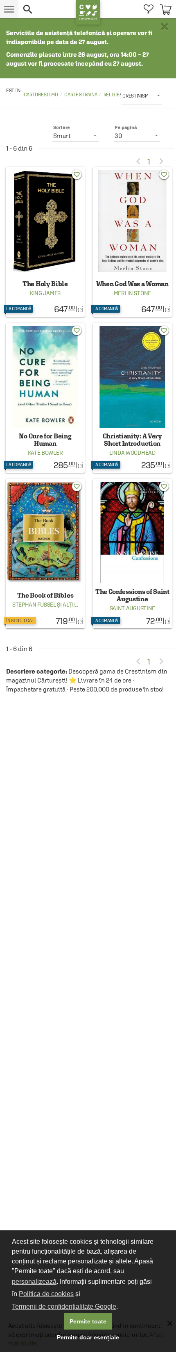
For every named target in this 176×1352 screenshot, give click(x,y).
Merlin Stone (132, 293)
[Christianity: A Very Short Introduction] (132, 398)
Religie (112, 95)
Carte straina (80, 95)
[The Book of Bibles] (45, 553)
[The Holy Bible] (45, 242)
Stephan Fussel (34, 604)
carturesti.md (41, 95)
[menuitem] (148, 9)
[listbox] (142, 96)
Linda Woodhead (132, 452)
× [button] (164, 26)
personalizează (34, 1281)
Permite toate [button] (88, 1321)
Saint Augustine (133, 608)
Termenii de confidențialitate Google (64, 1306)
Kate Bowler (45, 452)
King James (45, 293)
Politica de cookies (46, 1293)
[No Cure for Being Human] (45, 398)
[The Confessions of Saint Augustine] (132, 553)
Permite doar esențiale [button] (88, 1337)
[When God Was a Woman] (132, 242)
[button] (47, 9)
